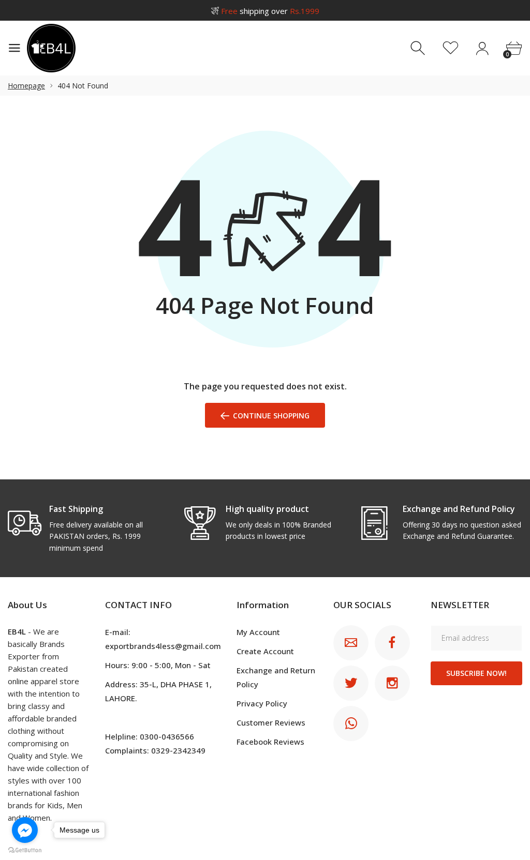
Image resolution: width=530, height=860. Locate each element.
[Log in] (482, 48)
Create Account (265, 651)
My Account (258, 632)
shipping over (270, 11)
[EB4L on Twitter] (351, 683)
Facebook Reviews (270, 741)
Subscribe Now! (476, 673)
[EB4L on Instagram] (392, 683)
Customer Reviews (271, 722)
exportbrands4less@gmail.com (163, 646)
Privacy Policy (262, 703)
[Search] (419, 48)
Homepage (26, 85)
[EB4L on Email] (351, 642)
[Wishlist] (450, 48)
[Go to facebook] (25, 830)
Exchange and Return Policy (276, 677)
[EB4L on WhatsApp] (351, 723)
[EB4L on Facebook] (392, 642)
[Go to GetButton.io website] (24, 850)
